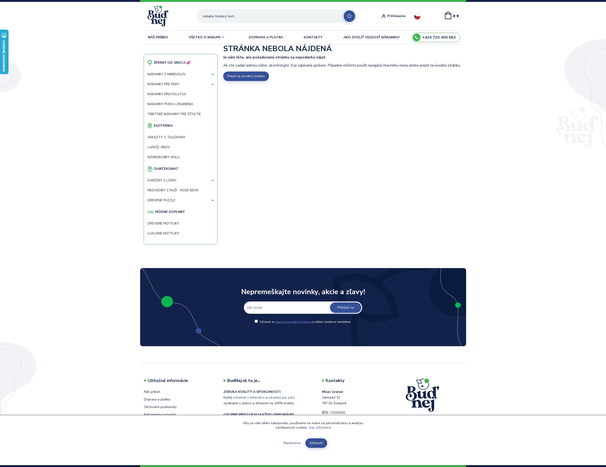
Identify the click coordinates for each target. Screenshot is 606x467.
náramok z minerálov (248, 397)
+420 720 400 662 (439, 37)
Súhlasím (316, 443)
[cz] (417, 16)
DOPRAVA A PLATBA (266, 37)
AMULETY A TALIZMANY (166, 137)
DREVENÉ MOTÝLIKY (163, 223)
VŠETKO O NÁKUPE (205, 37)
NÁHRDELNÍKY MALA (163, 157)
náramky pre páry (281, 397)
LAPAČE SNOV (158, 147)
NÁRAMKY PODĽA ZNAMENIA (170, 104)
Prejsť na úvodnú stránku (246, 76)
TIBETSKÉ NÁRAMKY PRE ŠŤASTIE (174, 114)
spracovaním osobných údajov (292, 322)
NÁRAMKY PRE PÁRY (163, 84)
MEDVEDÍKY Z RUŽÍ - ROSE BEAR (172, 190)
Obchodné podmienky (160, 407)
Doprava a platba (157, 399)
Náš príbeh (152, 392)
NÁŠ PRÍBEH (158, 37)
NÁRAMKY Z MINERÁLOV (166, 74)
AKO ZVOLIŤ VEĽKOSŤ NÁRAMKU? (371, 37)
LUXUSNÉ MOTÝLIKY (163, 233)
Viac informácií (320, 427)
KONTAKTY (313, 37)
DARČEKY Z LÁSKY (162, 180)
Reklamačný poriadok (160, 414)
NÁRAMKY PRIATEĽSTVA (166, 94)
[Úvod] (159, 16)
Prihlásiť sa (345, 307)
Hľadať (349, 16)
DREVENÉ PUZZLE (161, 200)
